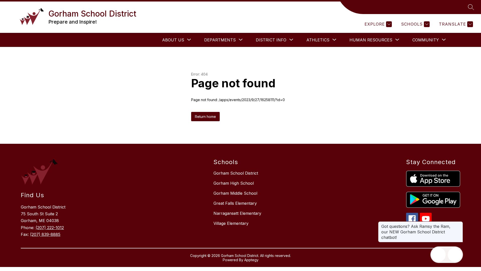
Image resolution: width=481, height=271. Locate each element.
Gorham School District (235, 173)
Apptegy (251, 260)
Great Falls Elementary (235, 203)
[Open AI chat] (455, 255)
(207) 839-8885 (45, 234)
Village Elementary (231, 223)
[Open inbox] (439, 255)
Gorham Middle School (235, 193)
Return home (205, 116)
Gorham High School (233, 183)
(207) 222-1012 (50, 227)
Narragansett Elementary (237, 213)
